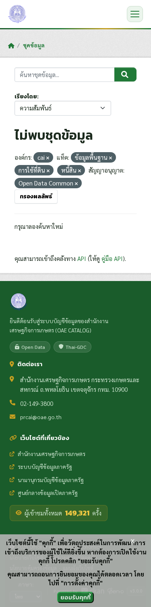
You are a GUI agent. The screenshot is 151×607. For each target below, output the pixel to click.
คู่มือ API (112, 258)
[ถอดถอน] (47, 158)
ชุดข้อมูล (34, 45)
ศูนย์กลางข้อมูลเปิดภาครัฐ (48, 492)
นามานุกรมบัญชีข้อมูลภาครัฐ (51, 479)
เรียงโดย (25, 96)
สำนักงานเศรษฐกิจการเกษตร (51, 453)
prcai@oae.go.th (41, 416)
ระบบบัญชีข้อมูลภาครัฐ (45, 466)
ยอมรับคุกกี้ (75, 597)
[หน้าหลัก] (11, 45)
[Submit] (125, 74)
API (81, 258)
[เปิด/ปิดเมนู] (135, 14)
